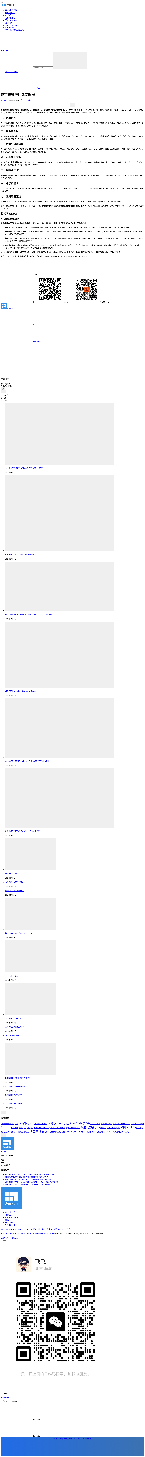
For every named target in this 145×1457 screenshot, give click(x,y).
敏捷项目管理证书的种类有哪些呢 (18, 1078)
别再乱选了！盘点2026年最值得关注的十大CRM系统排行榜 (27, 1185)
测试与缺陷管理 (11, 25)
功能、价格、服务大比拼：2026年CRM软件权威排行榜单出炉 (28, 1179)
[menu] (2, 2)
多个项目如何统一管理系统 (15, 1087)
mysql (66, 1124)
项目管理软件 (99, 1132)
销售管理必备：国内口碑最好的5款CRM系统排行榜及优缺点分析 (29, 1174)
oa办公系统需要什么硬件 (14, 891)
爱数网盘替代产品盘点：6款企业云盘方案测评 (22, 831)
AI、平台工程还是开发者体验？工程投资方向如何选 (24, 468)
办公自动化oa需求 (12, 874)
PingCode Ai (9, 27)
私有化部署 (91, 1127)
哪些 (14, 1128)
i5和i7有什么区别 (11, 976)
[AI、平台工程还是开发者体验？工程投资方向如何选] (59, 464)
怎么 (30, 1128)
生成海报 (36, 341)
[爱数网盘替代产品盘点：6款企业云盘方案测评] (59, 827)
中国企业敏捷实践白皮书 (14, 30)
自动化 (55, 1229)
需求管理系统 (23, 1132)
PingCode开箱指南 (12, 1217)
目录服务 (61, 1229)
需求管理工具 (9, 1132)
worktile (3, 100)
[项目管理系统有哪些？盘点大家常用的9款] (59, 687)
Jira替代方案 (9, 15)
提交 (3, 389)
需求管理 (140, 1128)
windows (95, 1124)
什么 (5, 1127)
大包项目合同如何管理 (13, 1104)
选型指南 (126, 1127)
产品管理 (19, 1229)
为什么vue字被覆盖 (12, 1035)
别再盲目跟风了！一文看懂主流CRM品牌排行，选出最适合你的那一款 (31, 1182)
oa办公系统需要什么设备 (14, 882)
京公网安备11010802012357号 (27, 1234)
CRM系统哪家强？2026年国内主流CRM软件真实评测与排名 (27, 1177)
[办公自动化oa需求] (30, 869)
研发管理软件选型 (74, 1128)
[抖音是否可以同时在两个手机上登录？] (30, 929)
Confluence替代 (9, 1124)
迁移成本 (112, 1128)
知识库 (53, 1128)
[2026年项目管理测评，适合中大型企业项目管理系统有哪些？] (59, 757)
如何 (23, 1128)
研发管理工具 (62, 1128)
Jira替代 (26, 1123)
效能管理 (34, 1229)
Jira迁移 (55, 1123)
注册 (6, 51)
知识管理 (8, 23)
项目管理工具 (57, 1132)
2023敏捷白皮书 (11, 1212)
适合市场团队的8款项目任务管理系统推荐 (21, 555)
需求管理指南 (10, 1222)
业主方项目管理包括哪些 (14, 1027)
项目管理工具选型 (78, 1132)
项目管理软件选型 (119, 1132)
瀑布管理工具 (42, 1128)
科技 (29, 100)
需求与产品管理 (11, 20)
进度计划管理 (10, 18)
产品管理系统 (106, 1124)
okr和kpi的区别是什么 (13, 1018)
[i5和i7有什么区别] (30, 972)
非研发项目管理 (11, 10)
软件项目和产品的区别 (13, 1095)
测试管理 (41, 1229)
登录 (2, 51)
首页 (11, 72)
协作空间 (48, 1229)
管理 (104, 1128)
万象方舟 (68, 1229)
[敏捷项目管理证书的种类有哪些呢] (30, 1074)
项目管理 (39, 1131)
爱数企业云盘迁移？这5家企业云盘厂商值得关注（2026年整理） (29, 615)
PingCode (80, 1123)
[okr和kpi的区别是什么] (30, 1014)
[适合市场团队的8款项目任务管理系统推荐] (59, 550)
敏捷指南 (8, 1215)
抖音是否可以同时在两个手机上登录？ (19, 933)
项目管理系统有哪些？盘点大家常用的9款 (21, 691)
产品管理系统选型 (121, 1124)
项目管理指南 (10, 1225)
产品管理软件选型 (137, 1124)
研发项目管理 (10, 13)
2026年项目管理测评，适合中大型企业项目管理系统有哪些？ (28, 761)
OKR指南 (8, 1220)
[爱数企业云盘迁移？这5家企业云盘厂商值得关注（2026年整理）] (59, 610)
